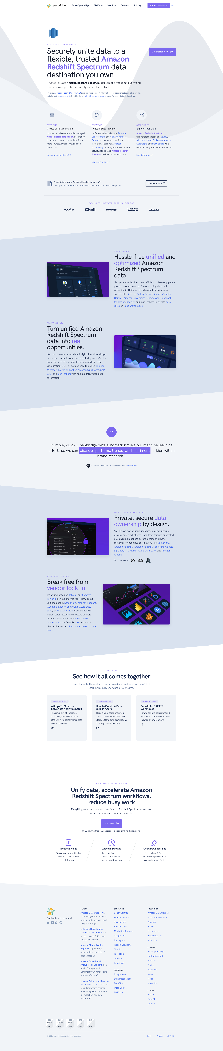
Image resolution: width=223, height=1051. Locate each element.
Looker (159, 140)
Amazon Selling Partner (140, 294)
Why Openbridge (80, 5)
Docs (150, 999)
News (150, 974)
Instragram (119, 940)
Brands (151, 926)
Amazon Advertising (134, 297)
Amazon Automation (157, 917)
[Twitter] (48, 922)
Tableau (163, 136)
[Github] (60, 922)
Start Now (109, 823)
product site (63, 96)
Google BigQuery (56, 606)
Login (173, 5)
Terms (149, 1036)
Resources (153, 969)
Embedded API (155, 935)
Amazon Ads (120, 922)
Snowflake (130, 550)
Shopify (130, 301)
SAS (49, 373)
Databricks (163, 542)
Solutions (111, 5)
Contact (151, 1003)
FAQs (150, 978)
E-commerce (154, 931)
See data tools (143, 155)
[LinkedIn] (52, 922)
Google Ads (153, 297)
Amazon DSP (120, 926)
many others (158, 143)
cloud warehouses (133, 305)
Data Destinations (122, 978)
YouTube (118, 958)
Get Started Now (160, 51)
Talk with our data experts (95, 96)
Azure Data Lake (147, 550)
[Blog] (56, 922)
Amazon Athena (65, 610)
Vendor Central (121, 917)
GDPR (170, 1036)
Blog (150, 994)
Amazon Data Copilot (158, 913)
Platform (98, 5)
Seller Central (121, 913)
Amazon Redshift (123, 546)
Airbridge (152, 940)
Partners (125, 5)
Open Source (120, 988)
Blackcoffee (131, 465)
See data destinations (57, 155)
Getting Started (155, 956)
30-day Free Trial (157, 5)
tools (78, 622)
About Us (152, 983)
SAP (102, 369)
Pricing (137, 5)
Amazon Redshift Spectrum (67, 93)
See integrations (100, 162)
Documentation (155, 183)
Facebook (119, 954)
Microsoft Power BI (145, 140)
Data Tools (119, 983)
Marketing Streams (123, 931)
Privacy (160, 1036)
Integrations (120, 974)
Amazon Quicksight (88, 369)
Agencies (152, 922)
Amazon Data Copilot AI (92, 913)
